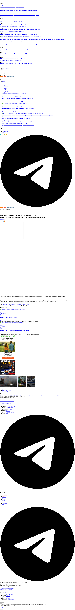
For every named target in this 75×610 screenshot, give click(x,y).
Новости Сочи (4, 5)
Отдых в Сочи (4, 126)
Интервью (5, 84)
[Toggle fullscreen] (2, 602)
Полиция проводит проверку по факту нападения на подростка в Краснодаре (18, 10)
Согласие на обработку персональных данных (7, 401)
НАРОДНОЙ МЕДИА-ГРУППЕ (6, 403)
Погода (5, 87)
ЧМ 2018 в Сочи (6, 91)
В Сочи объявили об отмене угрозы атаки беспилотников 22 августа (16, 63)
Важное (3, 504)
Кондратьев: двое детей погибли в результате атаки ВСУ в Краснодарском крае (19, 44)
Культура (5, 85)
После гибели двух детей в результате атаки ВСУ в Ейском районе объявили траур (19, 24)
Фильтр (2, 3)
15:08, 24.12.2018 (2, 219)
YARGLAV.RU (8, 413)
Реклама (3, 71)
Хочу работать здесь (5, 131)
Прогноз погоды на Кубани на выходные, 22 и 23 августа (11, 323)
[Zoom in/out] (3, 602)
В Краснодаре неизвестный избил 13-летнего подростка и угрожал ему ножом (18, 34)
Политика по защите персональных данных (6, 589)
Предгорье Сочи (15, 304)
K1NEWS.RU (8, 595)
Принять (2, 609)
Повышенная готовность (9, 304)
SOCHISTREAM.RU (11, 599)
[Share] (1, 602)
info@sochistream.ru (14, 399)
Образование (6, 86)
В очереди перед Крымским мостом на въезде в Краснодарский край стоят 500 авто (20, 29)
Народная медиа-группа (5, 391)
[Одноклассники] (4, 221)
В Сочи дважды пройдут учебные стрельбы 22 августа (13, 58)
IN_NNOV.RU (11, 409)
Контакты (3, 69)
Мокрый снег (4, 304)
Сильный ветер (20, 304)
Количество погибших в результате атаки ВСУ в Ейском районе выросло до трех (19, 15)
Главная (3, 80)
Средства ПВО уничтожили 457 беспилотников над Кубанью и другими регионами (20, 53)
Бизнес (3, 502)
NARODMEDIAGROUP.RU (15, 406)
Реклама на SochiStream (5, 68)
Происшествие (6, 89)
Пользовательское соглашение (6, 390)
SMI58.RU (6, 410)
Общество (3, 500)
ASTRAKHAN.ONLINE (9, 407)
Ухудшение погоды (26, 304)
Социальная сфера (6, 90)
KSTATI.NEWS (8, 411)
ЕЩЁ (1, 65)
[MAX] (2, 221)
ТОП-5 (3, 130)
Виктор (1, 312)
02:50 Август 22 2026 (3, 313)
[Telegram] (3, 221)
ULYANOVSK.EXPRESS (10, 412)
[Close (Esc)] (0, 602)
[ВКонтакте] (0, 221)
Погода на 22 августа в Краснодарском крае (8, 317)
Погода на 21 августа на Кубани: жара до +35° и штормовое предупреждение (14, 330)
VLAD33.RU (8, 408)
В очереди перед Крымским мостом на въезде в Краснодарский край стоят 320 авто (20, 49)
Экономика (5, 92)
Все (4, 82)
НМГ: (5, 592)
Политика (5, 88)
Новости (3, 81)
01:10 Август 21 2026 (3, 326)
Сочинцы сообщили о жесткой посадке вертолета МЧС (13, 19)
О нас (3, 67)
